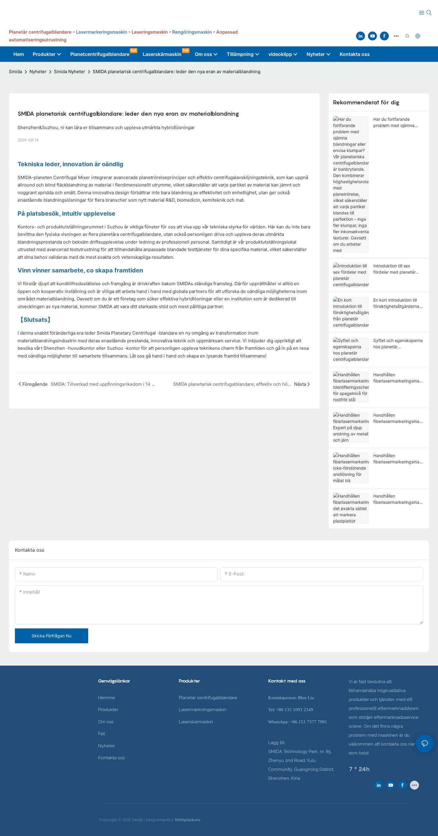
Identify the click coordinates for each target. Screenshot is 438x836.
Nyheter (37, 71)
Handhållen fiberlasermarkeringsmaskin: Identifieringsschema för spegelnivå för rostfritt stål (399, 378)
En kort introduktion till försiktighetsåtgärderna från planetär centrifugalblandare (396, 303)
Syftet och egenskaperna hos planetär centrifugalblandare (398, 344)
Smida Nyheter (69, 71)
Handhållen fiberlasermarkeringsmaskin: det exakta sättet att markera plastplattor (399, 499)
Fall (101, 733)
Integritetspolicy (160, 820)
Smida (15, 71)
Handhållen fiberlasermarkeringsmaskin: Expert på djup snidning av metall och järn (399, 418)
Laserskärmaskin (196, 721)
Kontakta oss (111, 757)
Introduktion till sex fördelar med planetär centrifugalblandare (394, 269)
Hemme (106, 697)
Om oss (106, 721)
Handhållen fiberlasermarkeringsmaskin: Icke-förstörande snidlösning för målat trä (399, 459)
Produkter (108, 709)
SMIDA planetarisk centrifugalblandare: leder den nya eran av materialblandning (176, 71)
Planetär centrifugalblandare (208, 697)
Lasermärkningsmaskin (202, 709)
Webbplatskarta (187, 820)
